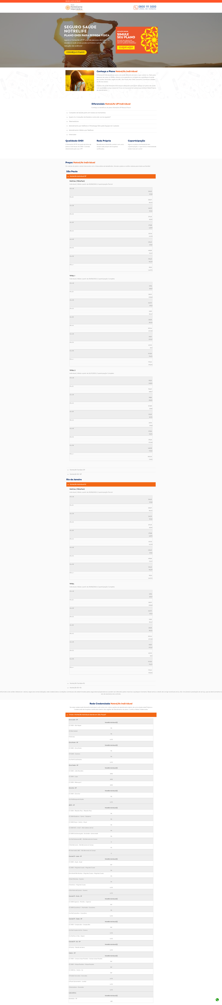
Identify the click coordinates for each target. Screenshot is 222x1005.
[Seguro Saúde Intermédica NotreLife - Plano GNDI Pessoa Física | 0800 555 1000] (74, 7)
